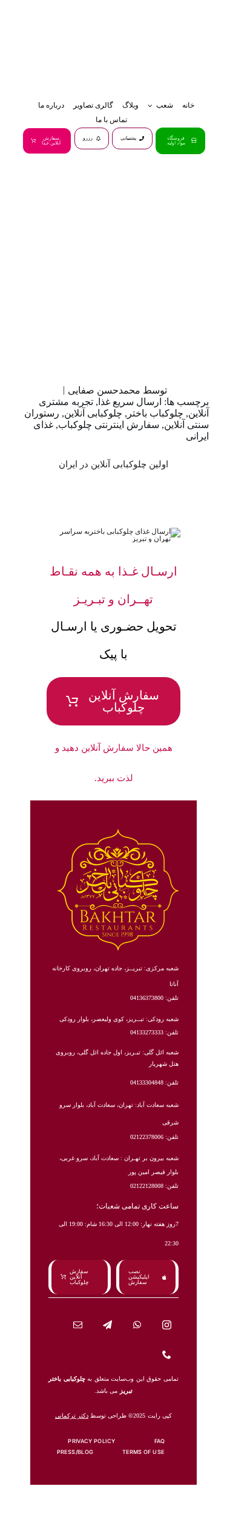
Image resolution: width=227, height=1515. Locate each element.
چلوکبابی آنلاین (93, 413)
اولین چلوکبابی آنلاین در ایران (113, 464)
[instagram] (167, 1325)
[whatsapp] (137, 1325)
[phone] (167, 1354)
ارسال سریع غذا (130, 402)
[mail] (78, 1325)
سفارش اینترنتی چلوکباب (108, 425)
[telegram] (107, 1325)
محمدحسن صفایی (104, 390)
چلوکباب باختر (155, 413)
